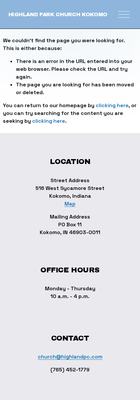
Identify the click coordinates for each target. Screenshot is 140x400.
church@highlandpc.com (70, 356)
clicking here (112, 105)
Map (70, 203)
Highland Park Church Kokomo (57, 14)
